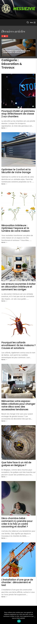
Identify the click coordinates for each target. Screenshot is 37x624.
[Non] (35, 617)
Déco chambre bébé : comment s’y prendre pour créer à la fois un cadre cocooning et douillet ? (17, 522)
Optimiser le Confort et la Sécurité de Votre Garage (16, 171)
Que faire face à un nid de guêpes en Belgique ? (16, 464)
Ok (19, 621)
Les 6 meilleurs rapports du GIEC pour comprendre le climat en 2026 (16, 51)
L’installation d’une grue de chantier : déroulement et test (17, 582)
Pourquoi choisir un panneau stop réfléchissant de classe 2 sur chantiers (18, 113)
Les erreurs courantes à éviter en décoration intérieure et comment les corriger (18, 286)
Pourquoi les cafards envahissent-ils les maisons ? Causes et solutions (18, 345)
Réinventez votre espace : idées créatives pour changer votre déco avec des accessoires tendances (18, 405)
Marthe (3, 128)
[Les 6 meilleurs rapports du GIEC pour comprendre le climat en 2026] (18, 47)
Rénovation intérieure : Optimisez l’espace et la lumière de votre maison (15, 228)
